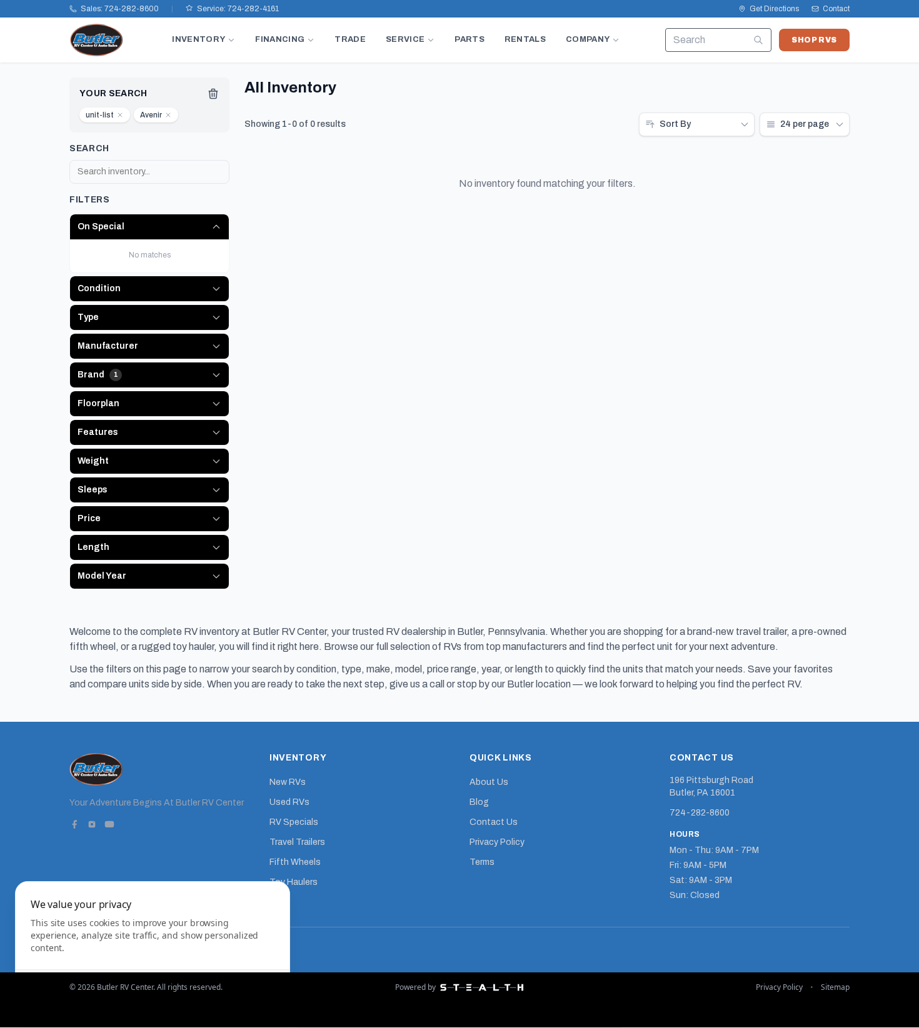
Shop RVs (814, 40)
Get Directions (774, 8)
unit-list (100, 115)
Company (588, 39)
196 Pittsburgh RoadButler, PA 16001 (711, 786)
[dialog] (152, 947)
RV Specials (293, 822)
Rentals (525, 39)
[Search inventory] (758, 40)
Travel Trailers (297, 842)
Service (405, 39)
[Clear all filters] (213, 93)
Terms (482, 862)
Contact (836, 8)
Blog (479, 802)
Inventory (198, 39)
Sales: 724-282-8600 (120, 8)
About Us (489, 782)
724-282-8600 (700, 812)
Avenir (151, 115)
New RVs (287, 782)
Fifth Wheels (295, 862)
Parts (469, 39)
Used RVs (289, 802)
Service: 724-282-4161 (238, 8)
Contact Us (494, 822)
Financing (279, 39)
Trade (350, 39)
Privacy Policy (497, 842)
